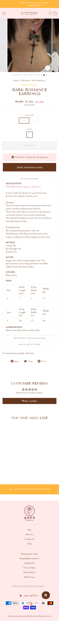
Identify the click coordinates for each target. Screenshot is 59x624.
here (32, 353)
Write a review (29, 400)
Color (29, 115)
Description (29, 178)
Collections (25, 80)
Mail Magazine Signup (29, 586)
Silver (35, 120)
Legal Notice (29, 563)
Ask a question (29, 344)
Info (29, 529)
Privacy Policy (29, 567)
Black (24, 120)
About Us (29, 534)
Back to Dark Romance (32, 489)
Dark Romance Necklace (17, 233)
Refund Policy (29, 572)
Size (29, 129)
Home (15, 80)
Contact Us (29, 539)
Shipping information (29, 338)
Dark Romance (38, 80)
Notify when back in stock (29, 167)
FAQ (29, 543)
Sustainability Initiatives (29, 558)
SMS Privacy (29, 577)
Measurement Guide (29, 553)
